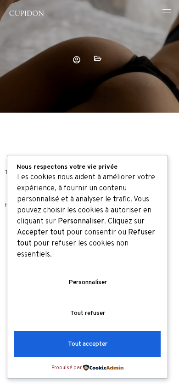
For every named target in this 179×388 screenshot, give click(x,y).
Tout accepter (87, 344)
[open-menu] (166, 13)
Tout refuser (87, 313)
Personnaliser (87, 282)
